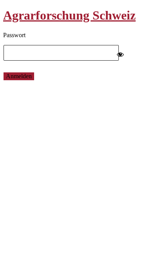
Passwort (14, 35)
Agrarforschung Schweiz (69, 15)
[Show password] (120, 53)
